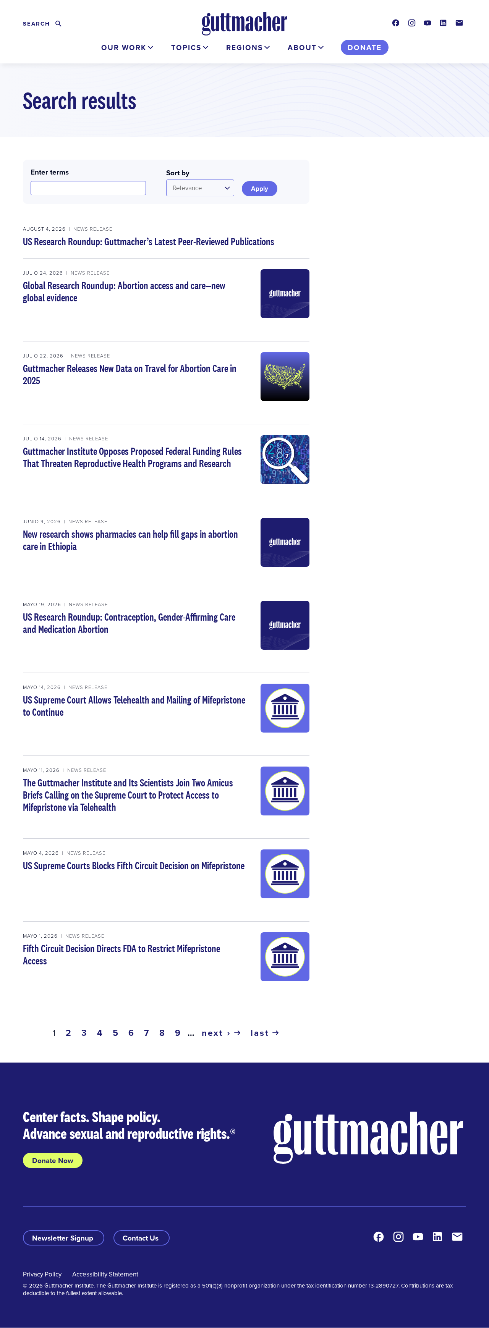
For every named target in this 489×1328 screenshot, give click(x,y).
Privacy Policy (42, 1274)
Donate (365, 47)
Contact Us (141, 1238)
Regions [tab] (244, 47)
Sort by (177, 172)
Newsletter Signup (63, 1238)
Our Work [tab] (123, 47)
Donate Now (52, 1160)
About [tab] (302, 47)
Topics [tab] (186, 47)
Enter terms (50, 171)
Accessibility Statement (105, 1274)
